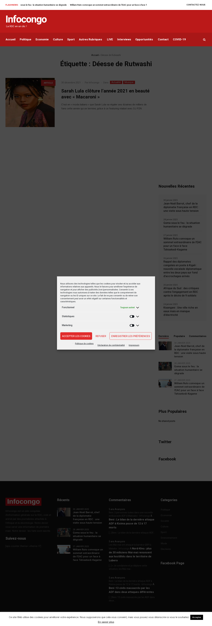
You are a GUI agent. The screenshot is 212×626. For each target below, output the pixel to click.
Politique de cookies (84, 343)
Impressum (134, 345)
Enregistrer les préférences (130, 336)
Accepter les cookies (76, 336)
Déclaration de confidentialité (111, 345)
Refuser (101, 336)
